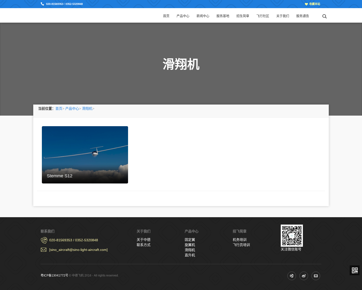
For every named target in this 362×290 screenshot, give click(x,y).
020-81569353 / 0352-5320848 (73, 240)
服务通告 (302, 16)
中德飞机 (58, 15)
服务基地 (222, 16)
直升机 (190, 255)
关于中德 (143, 240)
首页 (166, 16)
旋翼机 (190, 245)
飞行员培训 (241, 245)
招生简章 (242, 16)
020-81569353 (55, 3)
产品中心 (183, 16)
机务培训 (240, 240)
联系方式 (143, 245)
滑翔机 (87, 108)
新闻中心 (203, 16)
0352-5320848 (74, 3)
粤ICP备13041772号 (54, 275)
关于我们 (282, 16)
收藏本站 (314, 3)
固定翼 (190, 240)
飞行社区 (262, 16)
